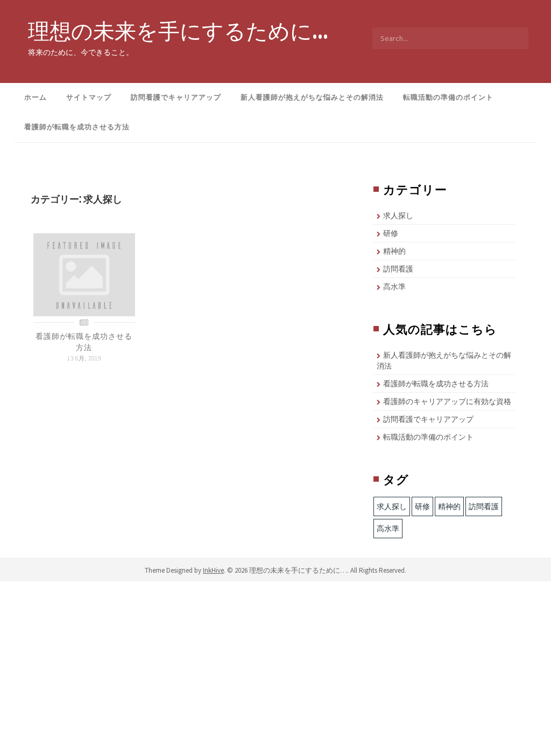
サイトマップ (88, 97)
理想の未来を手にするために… (178, 30)
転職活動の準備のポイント (448, 97)
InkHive (213, 570)
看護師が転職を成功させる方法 (77, 126)
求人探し (398, 215)
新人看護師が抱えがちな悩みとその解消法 (312, 97)
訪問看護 (398, 269)
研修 (390, 233)
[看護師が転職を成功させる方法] (84, 274)
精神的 (394, 251)
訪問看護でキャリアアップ (176, 97)
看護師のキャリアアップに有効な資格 (447, 401)
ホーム (35, 97)
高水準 (394, 286)
